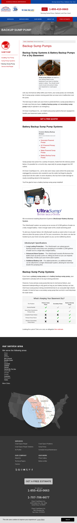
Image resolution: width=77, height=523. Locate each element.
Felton (6, 379)
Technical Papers (20, 461)
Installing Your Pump (7, 57)
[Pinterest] (29, 470)
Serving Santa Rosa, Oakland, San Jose (64, 2)
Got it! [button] (68, 519)
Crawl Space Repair (21, 444)
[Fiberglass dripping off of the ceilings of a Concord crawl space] (49, 68)
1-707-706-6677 (38, 497)
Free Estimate (65, 19)
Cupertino (7, 376)
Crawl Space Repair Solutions (24, 447)
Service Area (24, 19)
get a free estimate (38, 481)
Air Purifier (18, 450)
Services (10, 19)
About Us (50, 19)
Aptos (6, 355)
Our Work (38, 19)
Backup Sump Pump (8, 64)
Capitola (6, 365)
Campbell (7, 363)
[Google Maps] (19, 470)
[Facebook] (32, 470)
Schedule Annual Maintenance (16, 2)
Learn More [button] (41, 519)
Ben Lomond (8, 358)
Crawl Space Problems (45, 444)
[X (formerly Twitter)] (27, 470)
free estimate (59, 329)
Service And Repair (7, 66)
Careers (17, 464)
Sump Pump (6, 52)
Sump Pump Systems (8, 61)
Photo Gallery (42, 458)
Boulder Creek (8, 360)
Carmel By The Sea (10, 369)
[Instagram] (21, 470)
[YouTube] (24, 470)
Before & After (42, 461)
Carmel (6, 367)
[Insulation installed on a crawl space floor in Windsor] (49, 197)
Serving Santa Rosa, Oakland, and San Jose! (56, 13)
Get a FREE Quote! (49, 119)
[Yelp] (16, 470)
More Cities (6, 383)
